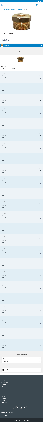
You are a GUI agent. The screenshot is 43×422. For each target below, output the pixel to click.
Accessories (13, 9)
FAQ (2, 388)
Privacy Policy (26, 420)
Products (8, 9)
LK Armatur (3, 9)
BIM (2, 386)
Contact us (3, 400)
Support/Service (4, 382)
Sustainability (4, 398)
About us (3, 396)
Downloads (3, 384)
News (2, 390)
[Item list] (37, 5)
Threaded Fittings (19, 9)
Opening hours (4, 402)
